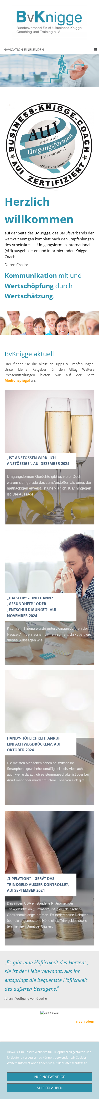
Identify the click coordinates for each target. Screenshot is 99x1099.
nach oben (85, 1021)
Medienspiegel (17, 380)
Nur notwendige (49, 1076)
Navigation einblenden (23, 49)
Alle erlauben (50, 1087)
